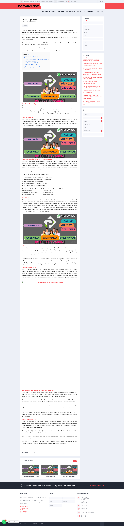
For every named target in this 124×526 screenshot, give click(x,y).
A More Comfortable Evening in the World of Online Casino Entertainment (92, 73)
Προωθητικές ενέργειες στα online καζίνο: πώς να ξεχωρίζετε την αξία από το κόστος (92, 86)
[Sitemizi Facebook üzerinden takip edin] (99, 1)
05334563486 (73, 1)
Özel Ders (22, 509)
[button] (4, 522)
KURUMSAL (52, 11)
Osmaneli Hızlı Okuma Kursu (31, 476)
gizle (28, 54)
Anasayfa (25, 21)
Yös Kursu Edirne (50, 476)
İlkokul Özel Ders (23, 511)
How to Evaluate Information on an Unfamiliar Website (91, 91)
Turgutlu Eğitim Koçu (69, 476)
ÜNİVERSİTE (89, 11)
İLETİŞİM (97, 11)
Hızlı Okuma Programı (25, 512)
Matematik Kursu (24, 508)
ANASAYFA (45, 11)
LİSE (80, 11)
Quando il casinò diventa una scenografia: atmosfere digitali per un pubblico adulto (92, 97)
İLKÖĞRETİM (71, 11)
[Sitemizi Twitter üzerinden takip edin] (100, 1)
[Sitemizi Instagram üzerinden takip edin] (102, 1)
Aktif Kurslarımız (32, 21)
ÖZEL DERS (61, 11)
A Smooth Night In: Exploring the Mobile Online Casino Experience (92, 64)
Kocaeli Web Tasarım (41, 523)
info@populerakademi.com (62, 1)
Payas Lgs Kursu (33, 453)
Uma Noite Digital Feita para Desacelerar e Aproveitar (90, 82)
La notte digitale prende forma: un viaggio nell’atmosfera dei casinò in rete (92, 103)
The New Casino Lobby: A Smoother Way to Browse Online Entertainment (93, 59)
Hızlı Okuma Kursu (24, 506)
